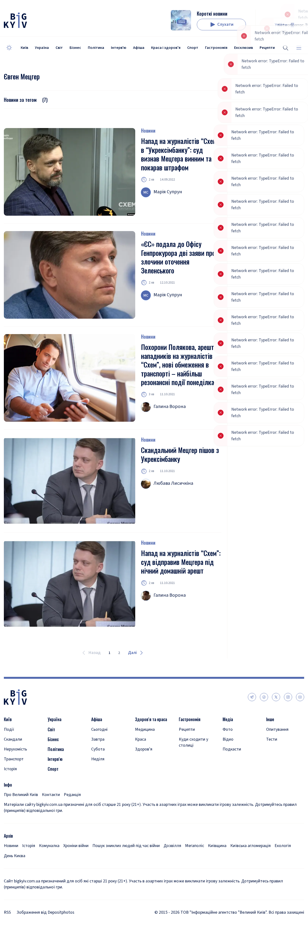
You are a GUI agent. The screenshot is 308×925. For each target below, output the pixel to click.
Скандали (13, 739)
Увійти (281, 25)
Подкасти (232, 749)
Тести (271, 739)
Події (9, 729)
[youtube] (300, 697)
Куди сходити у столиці (193, 742)
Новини (148, 130)
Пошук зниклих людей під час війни (126, 846)
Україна (42, 47)
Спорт (192, 47)
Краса (140, 739)
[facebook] (264, 697)
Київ (24, 47)
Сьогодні (99, 729)
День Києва (14, 856)
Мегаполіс (194, 846)
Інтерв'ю (118, 47)
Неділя (97, 759)
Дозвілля (172, 846)
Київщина (217, 846)
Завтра (97, 739)
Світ (59, 47)
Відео (228, 739)
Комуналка (49, 846)
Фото (228, 729)
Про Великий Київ (21, 795)
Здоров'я (143, 749)
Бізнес (75, 47)
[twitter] (276, 697)
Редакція (72, 795)
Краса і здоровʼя (165, 47)
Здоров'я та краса (151, 719)
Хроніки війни (76, 846)
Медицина (145, 729)
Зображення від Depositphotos (45, 912)
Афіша (138, 47)
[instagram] (288, 697)
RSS (7, 912)
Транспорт (14, 759)
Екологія (283, 846)
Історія (10, 769)
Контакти (51, 795)
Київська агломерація (250, 846)
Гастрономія (216, 47)
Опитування (277, 729)
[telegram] (252, 697)
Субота (98, 749)
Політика (96, 47)
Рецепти (187, 729)
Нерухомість (15, 749)
